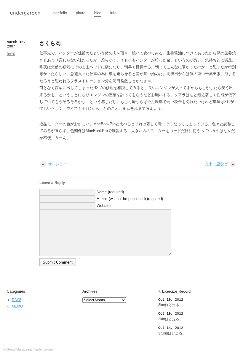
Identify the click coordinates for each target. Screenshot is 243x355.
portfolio (60, 13)
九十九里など (219, 164)
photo (80, 13)
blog (97, 13)
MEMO (17, 306)
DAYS (11, 54)
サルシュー (54, 164)
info (113, 13)
